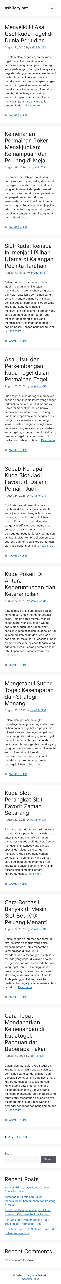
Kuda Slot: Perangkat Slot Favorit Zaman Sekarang (24, 802)
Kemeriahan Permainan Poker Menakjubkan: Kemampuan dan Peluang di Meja (26, 147)
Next (27, 1136)
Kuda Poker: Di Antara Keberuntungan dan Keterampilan (30, 584)
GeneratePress (30, 1278)
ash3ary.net (16, 8)
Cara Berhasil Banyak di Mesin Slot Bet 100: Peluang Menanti (26, 912)
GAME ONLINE (18, 115)
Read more (33, 105)
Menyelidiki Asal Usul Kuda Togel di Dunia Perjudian (28, 34)
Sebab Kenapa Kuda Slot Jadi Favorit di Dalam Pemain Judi (25, 478)
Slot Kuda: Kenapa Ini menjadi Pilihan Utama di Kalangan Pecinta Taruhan (29, 255)
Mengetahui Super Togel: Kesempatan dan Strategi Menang (29, 693)
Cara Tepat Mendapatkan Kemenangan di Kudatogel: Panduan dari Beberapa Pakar (25, 1032)
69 (19, 1136)
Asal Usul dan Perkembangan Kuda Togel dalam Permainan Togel (28, 369)
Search (9, 1153)
